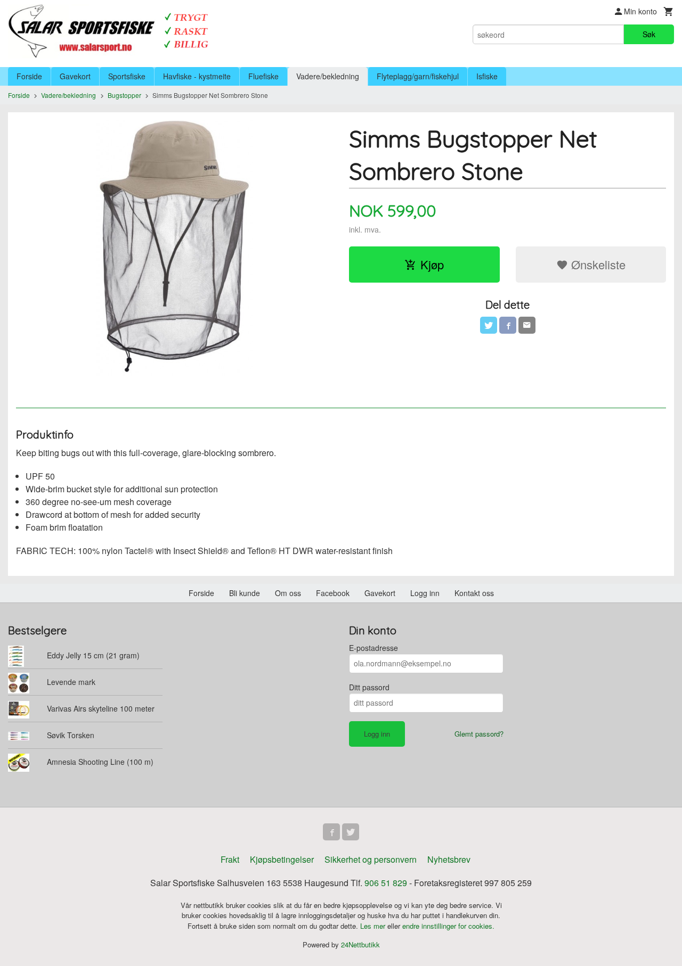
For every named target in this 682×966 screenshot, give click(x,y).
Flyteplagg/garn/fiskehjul (418, 76)
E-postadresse (373, 647)
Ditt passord (369, 687)
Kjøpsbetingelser (282, 859)
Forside (29, 76)
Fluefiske (263, 76)
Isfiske (487, 76)
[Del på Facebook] (507, 325)
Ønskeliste (597, 264)
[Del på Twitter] (488, 325)
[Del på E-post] (526, 325)
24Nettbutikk (360, 944)
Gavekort (75, 76)
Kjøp (432, 264)
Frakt (230, 859)
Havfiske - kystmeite (197, 76)
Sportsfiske (126, 76)
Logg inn (425, 593)
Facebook (333, 593)
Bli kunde (244, 593)
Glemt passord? (479, 734)
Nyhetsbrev (448, 859)
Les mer (373, 926)
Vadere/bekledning (327, 76)
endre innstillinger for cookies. (448, 926)
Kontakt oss (474, 593)
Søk (649, 34)
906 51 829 (385, 883)
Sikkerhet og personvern (370, 859)
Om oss (288, 593)
